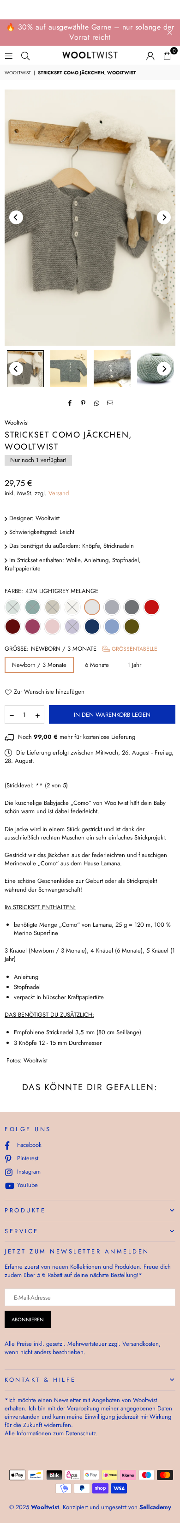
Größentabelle (133, 649)
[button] (167, 55)
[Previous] (16, 217)
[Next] (164, 217)
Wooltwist (18, 73)
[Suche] (25, 55)
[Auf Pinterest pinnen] (83, 403)
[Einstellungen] (150, 55)
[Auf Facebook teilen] (69, 403)
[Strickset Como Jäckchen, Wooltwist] (25, 369)
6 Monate (97, 664)
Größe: (81, 649)
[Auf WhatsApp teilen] (96, 403)
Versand (58, 493)
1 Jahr (134, 664)
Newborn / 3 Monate (39, 664)
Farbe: (51, 591)
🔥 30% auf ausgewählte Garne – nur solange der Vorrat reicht (90, 32)
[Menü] (8, 55)
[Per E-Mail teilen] (110, 403)
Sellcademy (155, 1507)
